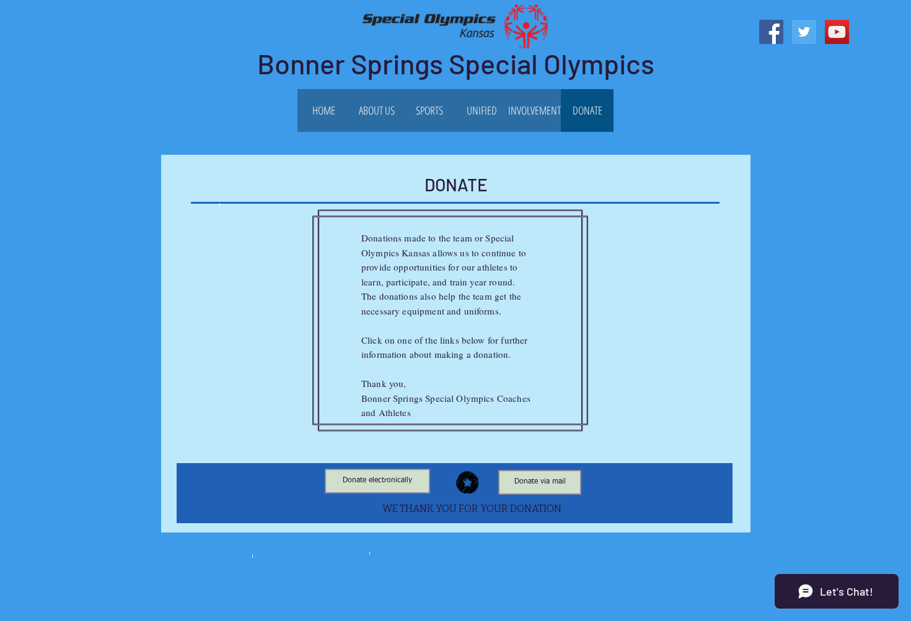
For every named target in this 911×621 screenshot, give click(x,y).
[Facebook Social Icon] (771, 32)
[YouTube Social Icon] (837, 32)
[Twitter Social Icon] (804, 32)
